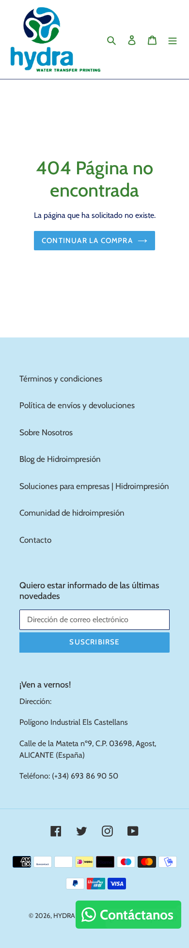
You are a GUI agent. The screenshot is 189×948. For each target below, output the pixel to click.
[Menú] (172, 40)
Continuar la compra (87, 240)
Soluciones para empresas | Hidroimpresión (94, 486)
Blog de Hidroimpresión (60, 459)
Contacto (35, 540)
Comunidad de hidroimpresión (72, 513)
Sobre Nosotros (46, 432)
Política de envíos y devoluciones (77, 405)
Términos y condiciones (60, 378)
